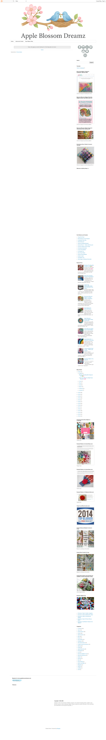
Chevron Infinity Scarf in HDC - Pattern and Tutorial (88, 349)
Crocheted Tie (81, 251)
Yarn (79, 630)
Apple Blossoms (81, 649)
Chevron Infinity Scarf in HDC (84, 246)
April (80, 384)
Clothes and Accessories (83, 644)
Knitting (79, 667)
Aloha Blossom (81, 241)
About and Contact (19, 41)
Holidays (80, 641)
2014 (79, 412)
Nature (79, 656)
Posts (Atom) (19, 52)
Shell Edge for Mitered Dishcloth (84, 259)
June (80, 381)
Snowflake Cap (81, 257)
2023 (79, 396)
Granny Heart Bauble (82, 254)
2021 (79, 399)
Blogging (80, 664)
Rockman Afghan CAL (82, 653)
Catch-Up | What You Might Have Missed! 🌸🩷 (86, 378)
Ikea (79, 660)
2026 (79, 371)
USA (79, 669)
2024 (79, 394)
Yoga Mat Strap (81, 237)
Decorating (80, 639)
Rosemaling (80, 661)
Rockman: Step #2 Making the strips (85, 614)
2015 (79, 410)
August (80, 373)
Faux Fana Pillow (81, 252)
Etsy (79, 636)
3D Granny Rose (81, 642)
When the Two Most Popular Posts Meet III (88, 276)
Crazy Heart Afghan (82, 249)
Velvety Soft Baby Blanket (83, 243)
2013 (79, 414)
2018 (79, 405)
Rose (79, 638)
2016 (79, 408)
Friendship (80, 650)
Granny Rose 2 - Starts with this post (85, 245)
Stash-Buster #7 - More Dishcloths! (87, 308)
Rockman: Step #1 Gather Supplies (85, 613)
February (81, 388)
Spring (79, 645)
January (81, 390)
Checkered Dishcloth (82, 248)
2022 (79, 398)
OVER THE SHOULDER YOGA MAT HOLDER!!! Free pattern (88, 286)
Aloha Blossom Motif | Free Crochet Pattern (88, 329)
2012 (79, 416)
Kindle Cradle (81, 256)
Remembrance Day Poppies (84, 238)
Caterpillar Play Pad (82, 240)
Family (79, 647)
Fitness (79, 666)
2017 (79, 407)
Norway (79, 658)
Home (12, 41)
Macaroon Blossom (82, 655)
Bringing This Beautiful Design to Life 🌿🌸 (89, 266)
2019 (79, 403)
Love (79, 652)
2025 (79, 392)
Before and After (81, 663)
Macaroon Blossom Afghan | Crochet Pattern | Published (88, 297)
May (80, 383)
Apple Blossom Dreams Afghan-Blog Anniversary (88, 319)
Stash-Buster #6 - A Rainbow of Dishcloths (89, 340)
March (80, 386)
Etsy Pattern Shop (29, 41)
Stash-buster (80, 634)
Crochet (79, 628)
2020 (79, 401)
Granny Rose (80, 631)
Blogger (58, 728)
